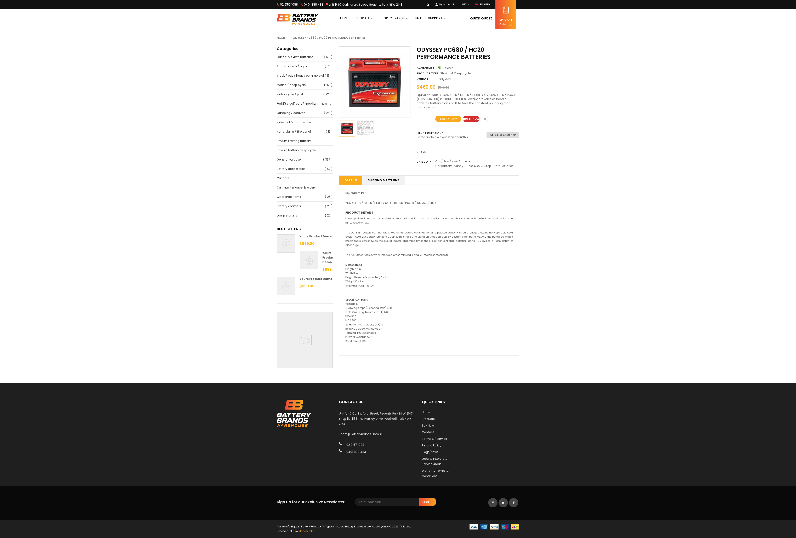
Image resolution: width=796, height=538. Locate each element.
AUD (468, 4)
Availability (425, 68)
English (485, 4)
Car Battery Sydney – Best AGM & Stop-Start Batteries (474, 166)
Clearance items (289, 197)
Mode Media (306, 531)
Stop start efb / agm (292, 66)
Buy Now (428, 425)
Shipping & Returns (383, 180)
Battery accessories (291, 169)
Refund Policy (431, 445)
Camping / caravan (291, 113)
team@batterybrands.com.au (361, 434)
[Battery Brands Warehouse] (494, 526)
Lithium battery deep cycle (296, 150)
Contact (428, 432)
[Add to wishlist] (485, 119)
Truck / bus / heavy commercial (300, 76)
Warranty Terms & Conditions (435, 473)
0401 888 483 (313, 4)
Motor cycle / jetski (290, 94)
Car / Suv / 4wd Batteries (453, 161)
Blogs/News (430, 452)
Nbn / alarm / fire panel (294, 131)
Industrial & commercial (294, 122)
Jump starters (287, 215)
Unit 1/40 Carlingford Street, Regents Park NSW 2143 (365, 4)
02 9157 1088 (289, 4)
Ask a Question (505, 135)
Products (428, 419)
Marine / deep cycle (291, 85)
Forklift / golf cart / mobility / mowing (304, 104)
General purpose (289, 159)
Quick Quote (481, 18)
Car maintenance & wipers (296, 187)
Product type (427, 73)
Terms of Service (434, 439)
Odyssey (444, 79)
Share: (421, 152)
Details (351, 180)
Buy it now (471, 119)
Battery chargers (289, 206)
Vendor (422, 79)
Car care (283, 178)
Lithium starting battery (294, 141)
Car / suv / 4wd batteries (295, 57)
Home (426, 412)
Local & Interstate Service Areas (435, 461)
